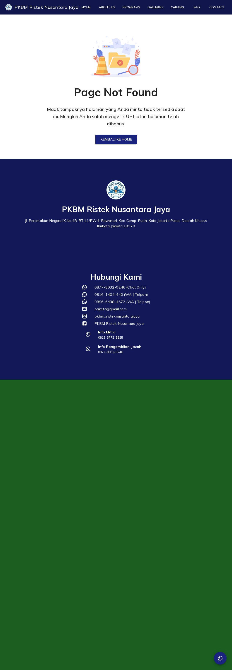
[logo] (8, 7)
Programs (131, 7)
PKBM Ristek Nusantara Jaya (46, 7)
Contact (217, 7)
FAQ (197, 7)
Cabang (177, 7)
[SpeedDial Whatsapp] (220, 658)
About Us (107, 7)
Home (86, 7)
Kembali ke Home (116, 139)
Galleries (155, 7)
